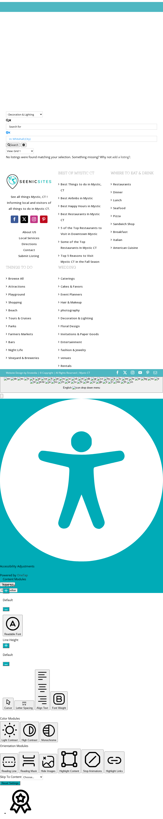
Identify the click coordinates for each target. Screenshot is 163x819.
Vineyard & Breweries (23, 358)
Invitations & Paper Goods (80, 334)
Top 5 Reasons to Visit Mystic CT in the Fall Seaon (80, 259)
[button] (1, 396)
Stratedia (32, 372)
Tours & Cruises (19, 318)
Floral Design (70, 326)
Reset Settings (10, 783)
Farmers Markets (20, 334)
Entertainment (71, 342)
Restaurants (122, 184)
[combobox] (81, 385)
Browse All (16, 278)
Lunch (117, 200)
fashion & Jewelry (73, 350)
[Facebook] (14, 219)
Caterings (68, 278)
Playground (16, 294)
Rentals (66, 366)
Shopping (15, 302)
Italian (117, 240)
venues (66, 358)
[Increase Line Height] (6, 645)
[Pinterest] (44, 219)
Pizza (117, 216)
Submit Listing (29, 256)
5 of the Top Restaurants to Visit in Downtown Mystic (81, 231)
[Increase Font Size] (6, 590)
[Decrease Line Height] (6, 664)
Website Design (14, 372)
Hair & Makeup (71, 302)
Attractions (16, 286)
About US (29, 232)
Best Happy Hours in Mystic (81, 206)
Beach (12, 310)
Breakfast (120, 232)
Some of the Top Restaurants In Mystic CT (79, 245)
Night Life (15, 350)
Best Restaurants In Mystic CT (80, 217)
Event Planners (71, 294)
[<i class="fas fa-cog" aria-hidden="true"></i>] (23, 145)
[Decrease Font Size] (6, 609)
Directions (29, 244)
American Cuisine (125, 248)
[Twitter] (24, 219)
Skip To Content (11, 777)
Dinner (118, 192)
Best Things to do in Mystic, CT (81, 187)
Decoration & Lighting (77, 318)
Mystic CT (84, 372)
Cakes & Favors (72, 286)
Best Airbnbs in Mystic (77, 198)
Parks (12, 326)
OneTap (22, 575)
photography (70, 310)
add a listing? (121, 157)
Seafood (119, 208)
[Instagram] (34, 219)
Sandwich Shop (124, 224)
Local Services (29, 238)
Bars (11, 342)
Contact (29, 250)
